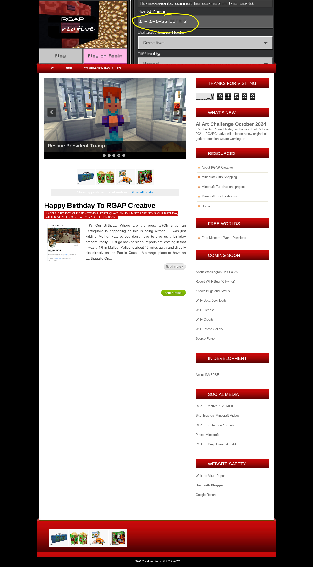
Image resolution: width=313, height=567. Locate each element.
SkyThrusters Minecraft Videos (218, 415)
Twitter (50, 217)
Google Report (206, 495)
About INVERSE (207, 375)
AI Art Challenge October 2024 (231, 124)
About (70, 68)
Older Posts (173, 292)
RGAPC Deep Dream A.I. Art (216, 444)
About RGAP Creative (217, 167)
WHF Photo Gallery (209, 329)
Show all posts (142, 192)
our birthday (167, 213)
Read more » (175, 266)
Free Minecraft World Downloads (225, 238)
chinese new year (85, 213)
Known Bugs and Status (213, 291)
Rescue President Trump (76, 145)
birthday (64, 213)
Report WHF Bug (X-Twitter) (215, 281)
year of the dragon (100, 217)
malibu (125, 213)
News (152, 213)
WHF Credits (205, 319)
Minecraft (138, 213)
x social (77, 217)
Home (51, 68)
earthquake (109, 213)
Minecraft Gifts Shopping (219, 177)
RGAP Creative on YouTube (215, 425)
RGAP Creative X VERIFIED (216, 406)
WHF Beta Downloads (211, 300)
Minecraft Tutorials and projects (224, 187)
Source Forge (205, 338)
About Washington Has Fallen (217, 272)
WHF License (205, 310)
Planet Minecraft (207, 434)
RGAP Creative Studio (147, 561)
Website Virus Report (211, 476)
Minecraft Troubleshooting (220, 196)
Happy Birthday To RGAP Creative (99, 205)
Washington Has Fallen (102, 68)
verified (63, 217)
